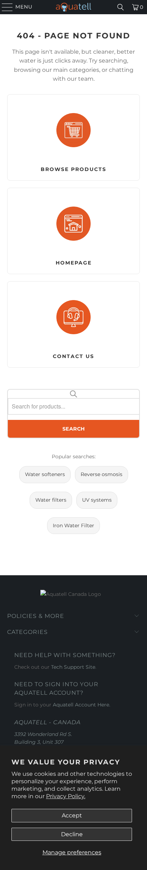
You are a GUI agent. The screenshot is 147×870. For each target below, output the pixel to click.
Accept (72, 815)
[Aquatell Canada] (73, 7)
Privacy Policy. (65, 796)
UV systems (97, 500)
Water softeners (45, 474)
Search (73, 429)
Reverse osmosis (101, 474)
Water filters (50, 500)
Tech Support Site (73, 667)
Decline (72, 834)
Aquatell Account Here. (81, 704)
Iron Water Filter (73, 525)
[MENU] (4, 7)
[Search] (120, 7)
